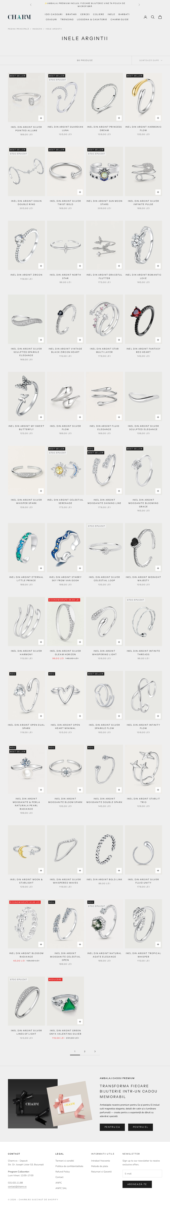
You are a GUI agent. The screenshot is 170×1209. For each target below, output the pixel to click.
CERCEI (85, 14)
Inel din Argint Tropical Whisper (143, 955)
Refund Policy (62, 1171)
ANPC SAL (61, 1188)
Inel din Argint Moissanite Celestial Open (65, 956)
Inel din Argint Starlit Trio (143, 800)
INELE (111, 14)
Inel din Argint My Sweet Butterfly (26, 428)
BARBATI (124, 14)
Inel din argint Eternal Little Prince (26, 579)
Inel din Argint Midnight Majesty (143, 579)
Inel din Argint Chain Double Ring (26, 203)
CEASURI (51, 19)
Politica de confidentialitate (69, 1166)
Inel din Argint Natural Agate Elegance (104, 955)
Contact (59, 1177)
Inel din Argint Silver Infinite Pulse (143, 203)
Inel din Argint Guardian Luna (66, 128)
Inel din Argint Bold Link (105, 879)
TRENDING (67, 19)
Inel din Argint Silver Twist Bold (65, 203)
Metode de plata (99, 1166)
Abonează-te (137, 1184)
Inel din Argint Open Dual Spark (26, 726)
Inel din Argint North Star (65, 276)
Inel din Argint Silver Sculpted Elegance (143, 428)
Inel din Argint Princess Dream (104, 128)
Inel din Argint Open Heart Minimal (65, 726)
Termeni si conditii (64, 1160)
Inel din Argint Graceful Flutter (104, 276)
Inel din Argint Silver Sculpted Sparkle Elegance (26, 352)
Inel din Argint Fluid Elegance (104, 428)
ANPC (58, 1182)
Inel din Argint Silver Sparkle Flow (104, 726)
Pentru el (140, 1127)
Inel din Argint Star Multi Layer (104, 350)
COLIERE (98, 14)
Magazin (37, 29)
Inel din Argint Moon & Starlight (26, 881)
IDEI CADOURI (54, 14)
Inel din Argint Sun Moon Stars (104, 203)
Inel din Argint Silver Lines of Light (26, 1032)
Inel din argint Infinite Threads (143, 652)
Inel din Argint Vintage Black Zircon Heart (66, 350)
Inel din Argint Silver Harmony (26, 652)
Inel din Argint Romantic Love (144, 276)
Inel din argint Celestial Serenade (65, 501)
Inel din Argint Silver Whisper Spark (26, 501)
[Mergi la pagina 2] (95, 1051)
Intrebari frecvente (100, 1160)
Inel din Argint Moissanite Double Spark (104, 800)
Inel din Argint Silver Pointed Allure (26, 129)
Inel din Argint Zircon (26, 275)
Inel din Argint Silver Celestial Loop (104, 579)
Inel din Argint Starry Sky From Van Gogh (65, 579)
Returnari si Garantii (101, 1171)
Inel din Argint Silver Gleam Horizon (65, 652)
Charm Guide (120, 19)
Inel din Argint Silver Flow (65, 428)
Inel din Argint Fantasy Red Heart (144, 350)
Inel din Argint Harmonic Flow (143, 128)
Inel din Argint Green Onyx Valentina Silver (65, 1032)
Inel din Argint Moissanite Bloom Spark (65, 800)
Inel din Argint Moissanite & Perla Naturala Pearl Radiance (26, 803)
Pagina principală (18, 29)
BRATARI (71, 14)
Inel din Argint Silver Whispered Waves (65, 881)
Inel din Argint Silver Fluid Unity (143, 881)
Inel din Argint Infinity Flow (143, 726)
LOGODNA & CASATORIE (92, 19)
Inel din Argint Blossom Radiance (26, 955)
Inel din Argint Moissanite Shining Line (105, 501)
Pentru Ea (112, 1127)
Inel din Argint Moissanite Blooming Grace (143, 503)
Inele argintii (54, 29)
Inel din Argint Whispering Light (104, 652)
